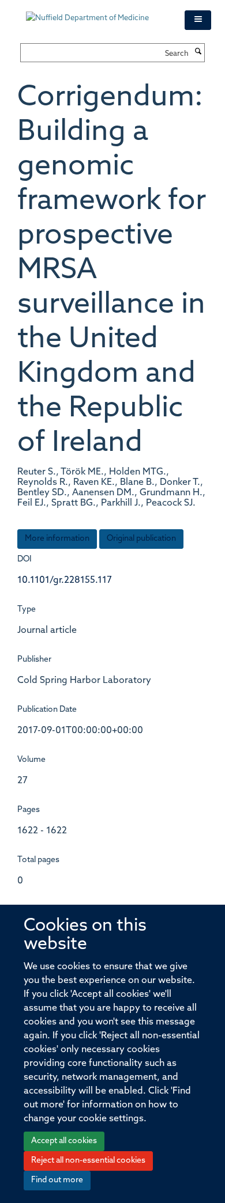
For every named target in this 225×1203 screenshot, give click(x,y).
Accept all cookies (64, 1141)
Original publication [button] (141, 538)
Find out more (57, 1180)
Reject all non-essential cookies (88, 1160)
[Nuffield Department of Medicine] (96, 12)
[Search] (198, 52)
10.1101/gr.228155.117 (64, 580)
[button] (198, 20)
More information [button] (57, 538)
